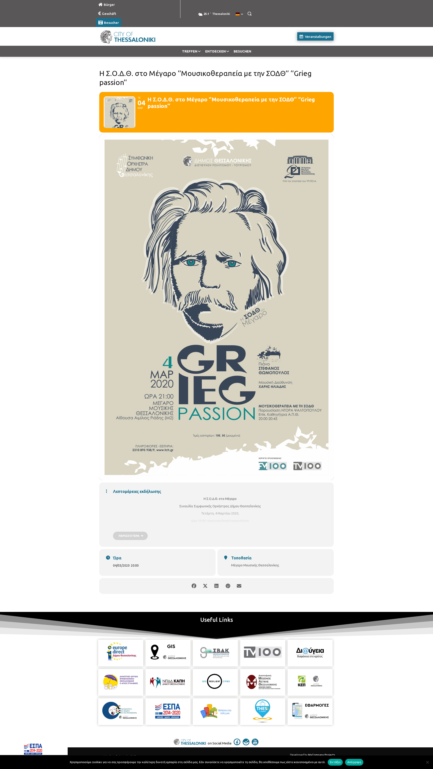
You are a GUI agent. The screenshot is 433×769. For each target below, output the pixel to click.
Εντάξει (335, 762)
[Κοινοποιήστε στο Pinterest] (227, 586)
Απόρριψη (354, 762)
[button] (249, 13)
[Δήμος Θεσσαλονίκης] (132, 36)
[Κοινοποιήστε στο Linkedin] (216, 586)
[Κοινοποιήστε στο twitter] (205, 586)
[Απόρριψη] (427, 762)
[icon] (237, 744)
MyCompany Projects (321, 754)
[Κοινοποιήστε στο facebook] (194, 586)
